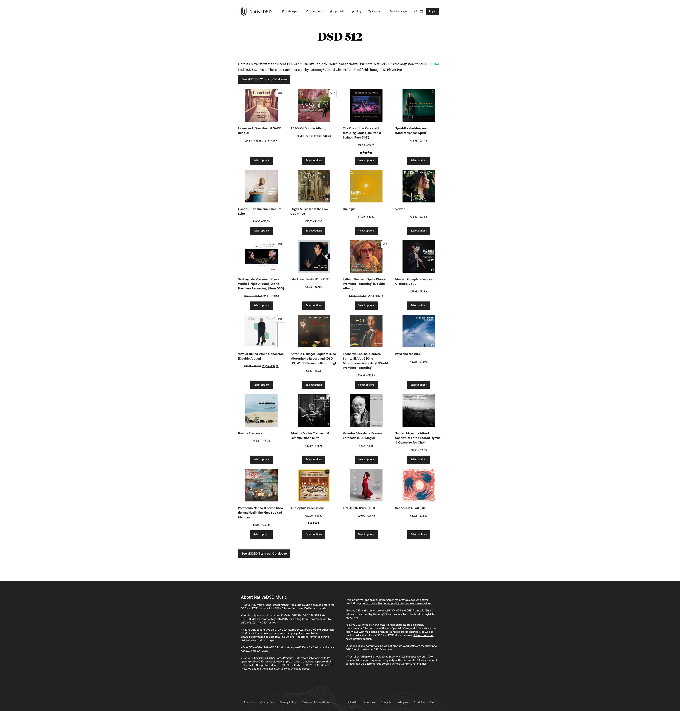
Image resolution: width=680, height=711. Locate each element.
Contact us (267, 702)
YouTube (419, 702)
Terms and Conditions (315, 702)
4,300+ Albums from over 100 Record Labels (299, 608)
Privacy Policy (288, 702)
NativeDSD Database (378, 649)
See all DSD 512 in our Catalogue (264, 79)
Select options (261, 161)
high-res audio (261, 615)
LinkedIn (352, 702)
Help (433, 702)
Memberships (398, 11)
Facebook (369, 702)
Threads (386, 702)
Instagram (403, 702)
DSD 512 (412, 610)
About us (249, 702)
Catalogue (291, 11)
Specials (339, 11)
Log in (432, 11)
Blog (358, 11)
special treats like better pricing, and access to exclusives (395, 603)
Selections (316, 11)
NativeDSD (256, 11)
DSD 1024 (432, 63)
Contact (377, 11)
